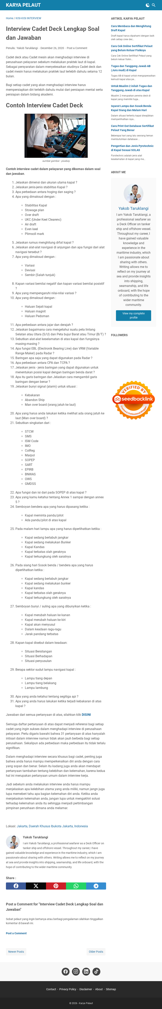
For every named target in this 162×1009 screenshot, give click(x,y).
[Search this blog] (153, 5)
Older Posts (96, 951)
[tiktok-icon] (96, 972)
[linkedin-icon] (86, 972)
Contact (51, 989)
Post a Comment (77, 48)
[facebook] (16, 886)
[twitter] (36, 886)
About (99, 989)
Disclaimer (85, 989)
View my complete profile (133, 315)
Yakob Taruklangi (134, 208)
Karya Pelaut (23, 5)
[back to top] (154, 1000)
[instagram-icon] (76, 972)
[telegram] (96, 886)
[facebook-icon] (66, 972)
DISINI (86, 715)
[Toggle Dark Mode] (147, 5)
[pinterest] (56, 886)
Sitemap (111, 989)
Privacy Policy (67, 989)
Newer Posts (16, 951)
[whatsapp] (76, 886)
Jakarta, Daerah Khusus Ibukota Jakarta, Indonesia (52, 826)
